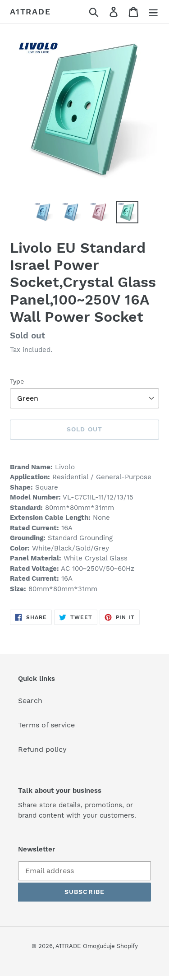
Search (30, 700)
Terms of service (46, 725)
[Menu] (153, 12)
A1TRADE (30, 11)
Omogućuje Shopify (110, 946)
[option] (43, 212)
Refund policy (42, 749)
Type (17, 381)
